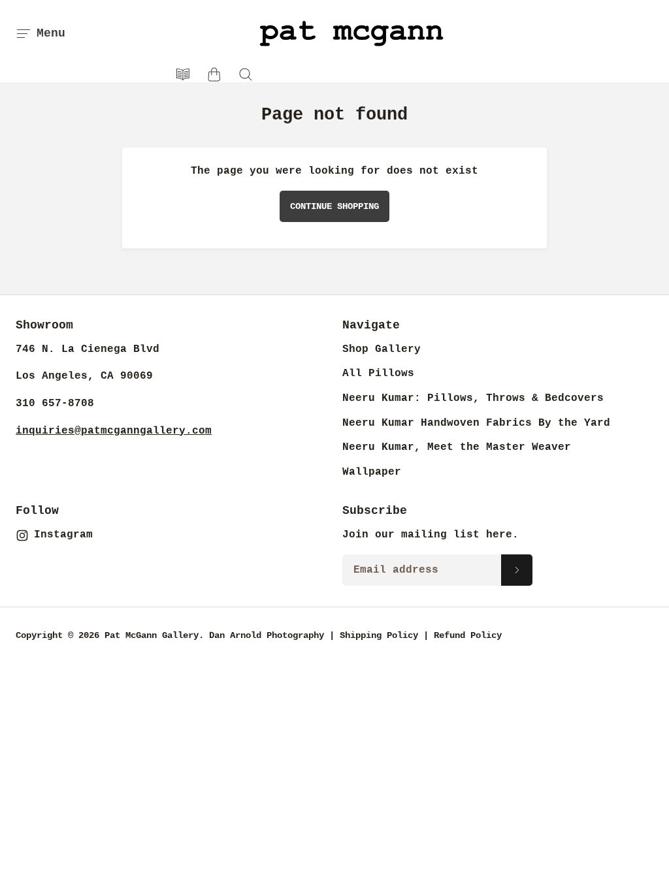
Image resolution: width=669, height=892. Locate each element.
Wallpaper (371, 472)
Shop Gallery (381, 349)
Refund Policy (468, 635)
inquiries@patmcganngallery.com (114, 431)
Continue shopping (334, 206)
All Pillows (378, 373)
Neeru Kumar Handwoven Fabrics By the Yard (476, 423)
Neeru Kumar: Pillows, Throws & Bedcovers (473, 398)
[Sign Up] (516, 570)
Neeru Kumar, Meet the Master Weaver (456, 447)
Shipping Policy (379, 635)
